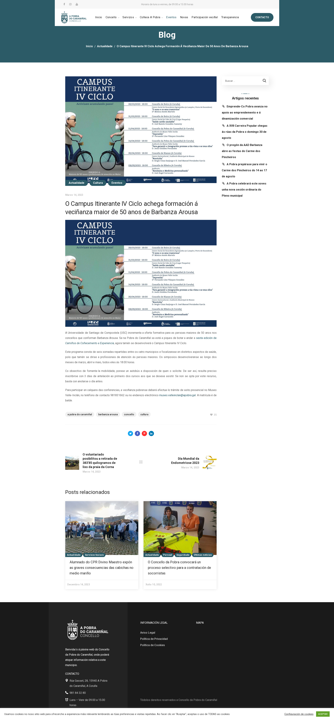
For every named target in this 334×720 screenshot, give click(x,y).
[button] (262, 17)
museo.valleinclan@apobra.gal (177, 395)
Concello (129, 414)
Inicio (89, 46)
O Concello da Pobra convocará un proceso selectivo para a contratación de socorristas (179, 567)
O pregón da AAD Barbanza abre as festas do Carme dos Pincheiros (242, 151)
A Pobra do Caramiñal (79, 414)
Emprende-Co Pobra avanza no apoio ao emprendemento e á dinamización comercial (245, 112)
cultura (144, 414)
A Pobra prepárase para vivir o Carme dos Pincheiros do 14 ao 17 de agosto (244, 170)
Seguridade (182, 555)
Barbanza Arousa (108, 414)
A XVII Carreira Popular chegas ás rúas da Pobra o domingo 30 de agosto (244, 132)
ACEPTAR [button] (323, 714)
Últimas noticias (203, 555)
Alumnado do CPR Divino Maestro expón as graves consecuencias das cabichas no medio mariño (101, 567)
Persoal (167, 555)
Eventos (117, 182)
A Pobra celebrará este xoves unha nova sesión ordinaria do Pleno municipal (244, 189)
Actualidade (105, 46)
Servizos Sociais (94, 555)
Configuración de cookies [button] (298, 714)
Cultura (98, 182)
